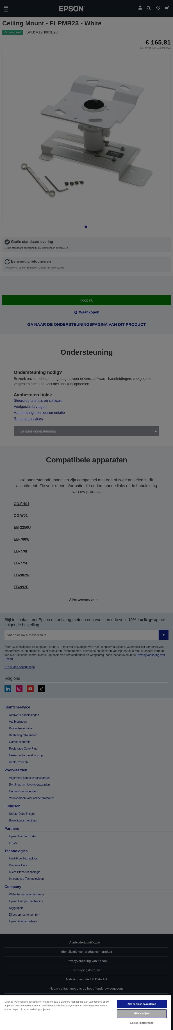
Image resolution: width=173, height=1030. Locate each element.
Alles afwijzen (141, 1013)
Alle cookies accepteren (141, 1004)
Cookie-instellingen (142, 1022)
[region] (85, 1012)
